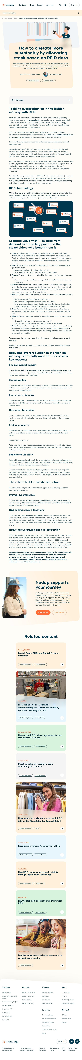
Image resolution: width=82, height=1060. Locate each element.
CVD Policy (64, 1049)
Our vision (59, 613)
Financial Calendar (48, 1022)
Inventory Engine (9, 13)
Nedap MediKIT (7, 1009)
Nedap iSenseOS (7, 1005)
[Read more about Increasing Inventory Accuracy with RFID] (62, 855)
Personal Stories (47, 1003)
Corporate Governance (49, 1029)
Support (64, 1022)
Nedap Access (6, 992)
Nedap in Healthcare (28, 992)
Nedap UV (5, 1020)
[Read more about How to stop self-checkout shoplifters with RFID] (62, 912)
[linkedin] (71, 1041)
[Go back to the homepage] (8, 5)
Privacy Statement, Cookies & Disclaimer (27, 1049)
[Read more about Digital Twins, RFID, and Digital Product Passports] (62, 664)
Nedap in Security (27, 1003)
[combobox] (74, 5)
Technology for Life (68, 1000)
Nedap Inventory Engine (10, 1002)
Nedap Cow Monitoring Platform (9, 997)
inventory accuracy (33, 515)
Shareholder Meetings (49, 1019)
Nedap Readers (7, 1016)
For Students (46, 1000)
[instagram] (77, 1041)
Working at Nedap (47, 992)
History (64, 996)
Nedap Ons (5, 1013)
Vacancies (45, 996)
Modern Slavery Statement (73, 1049)
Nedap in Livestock (28, 996)
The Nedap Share (47, 1015)
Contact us (43, 613)
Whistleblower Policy (54, 1049)
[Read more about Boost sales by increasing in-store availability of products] (62, 775)
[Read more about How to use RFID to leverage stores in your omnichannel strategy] (62, 746)
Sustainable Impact (68, 1003)
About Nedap (66, 992)
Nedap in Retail (27, 1000)
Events (44, 1033)
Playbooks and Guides (11, 18)
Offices (64, 1015)
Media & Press (66, 1019)
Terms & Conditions (42, 1049)
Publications (46, 1026)
